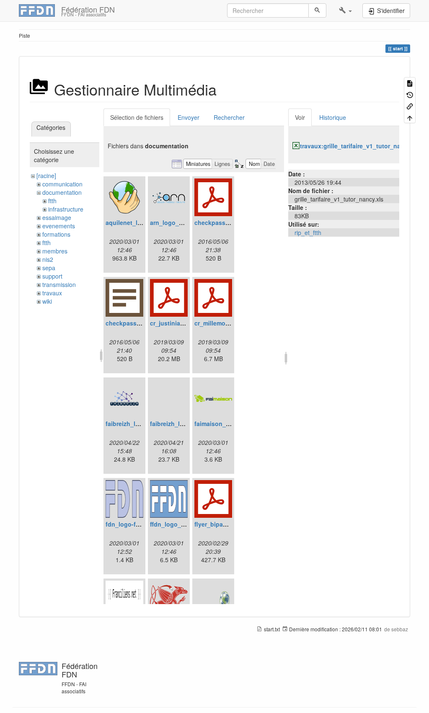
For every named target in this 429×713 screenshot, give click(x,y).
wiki (47, 301)
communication (62, 184)
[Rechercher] (317, 10)
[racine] (46, 175)
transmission (59, 284)
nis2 (47, 259)
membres (54, 251)
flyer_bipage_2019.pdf (226, 524)
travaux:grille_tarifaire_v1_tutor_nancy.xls (360, 146)
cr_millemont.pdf (218, 323)
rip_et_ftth (308, 232)
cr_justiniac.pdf (172, 323)
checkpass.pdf (215, 222)
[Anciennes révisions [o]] (409, 94)
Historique (332, 117)
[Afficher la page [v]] (409, 83)
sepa (48, 268)
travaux (52, 293)
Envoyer (188, 117)
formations (56, 234)
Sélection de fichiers (136, 117)
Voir (300, 117)
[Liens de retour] (409, 106)
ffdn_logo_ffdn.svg (177, 524)
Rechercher (229, 117)
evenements (58, 226)
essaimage (56, 217)
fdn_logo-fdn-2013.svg (138, 524)
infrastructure (65, 209)
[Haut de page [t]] (409, 117)
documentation (62, 192)
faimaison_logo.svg (222, 423)
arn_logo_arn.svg (175, 222)
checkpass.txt (126, 323)
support (52, 276)
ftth (52, 200)
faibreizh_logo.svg (176, 423)
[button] (345, 10)
